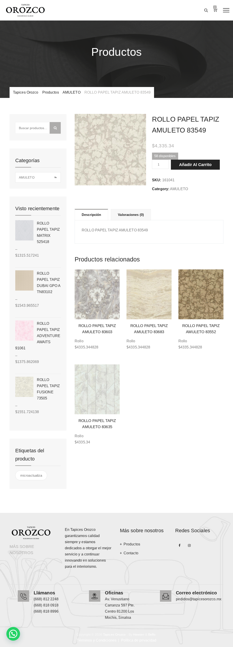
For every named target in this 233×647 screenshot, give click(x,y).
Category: (160, 189)
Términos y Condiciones (96, 640)
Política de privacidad (138, 640)
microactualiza (31, 475)
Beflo (152, 634)
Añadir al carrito (195, 164)
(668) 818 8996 (46, 611)
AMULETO (179, 189)
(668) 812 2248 (46, 599)
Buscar (55, 128)
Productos (132, 544)
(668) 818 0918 (46, 605)
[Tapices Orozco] (25, 10)
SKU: (156, 180)
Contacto (131, 553)
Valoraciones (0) (131, 215)
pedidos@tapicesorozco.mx (198, 599)
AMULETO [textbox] (37, 177)
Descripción (91, 215)
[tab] (91, 214)
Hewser (138, 634)
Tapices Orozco (114, 634)
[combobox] (38, 177)
